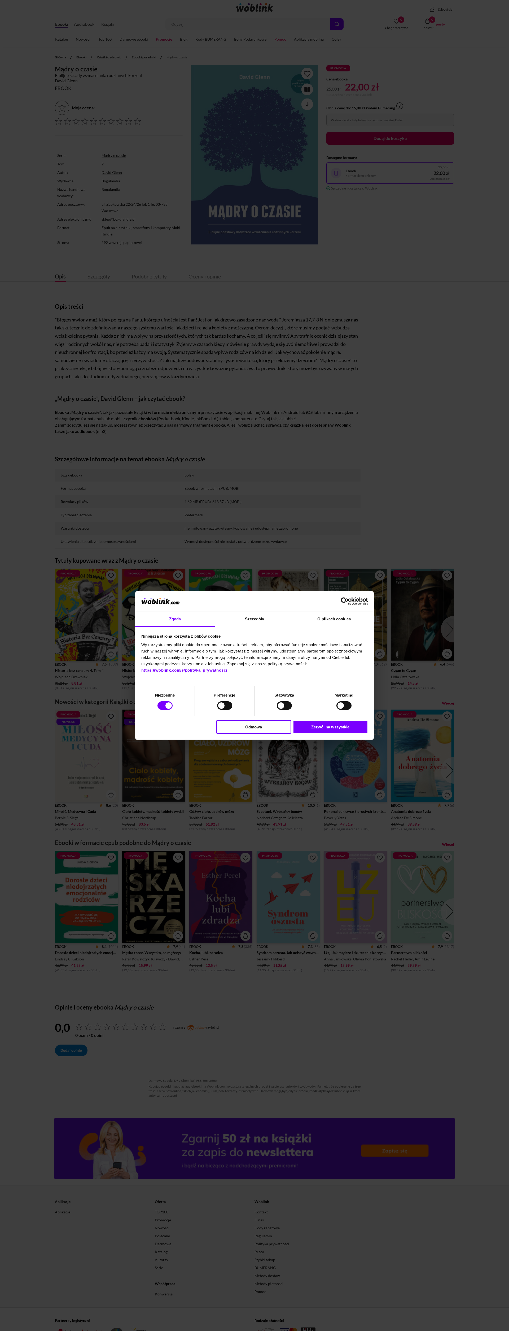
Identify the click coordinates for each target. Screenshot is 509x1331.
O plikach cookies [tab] (334, 619)
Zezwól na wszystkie (330, 727)
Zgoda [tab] (175, 619)
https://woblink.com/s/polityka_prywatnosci (184, 670)
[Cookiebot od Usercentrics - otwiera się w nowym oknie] (345, 601)
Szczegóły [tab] (254, 619)
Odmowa (253, 727)
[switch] (224, 705)
